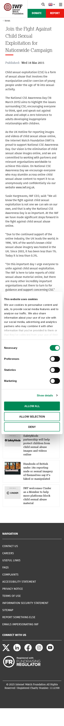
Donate (37, 13)
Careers (8, 553)
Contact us (10, 546)
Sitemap (7, 610)
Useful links (11, 560)
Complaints (10, 574)
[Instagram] (39, 650)
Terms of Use (11, 596)
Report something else (18, 617)
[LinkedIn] (17, 650)
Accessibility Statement (19, 581)
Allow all (32, 406)
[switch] (55, 359)
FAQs (5, 567)
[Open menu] (60, 4)
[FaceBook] (28, 650)
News (7, 20)
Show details (45, 395)
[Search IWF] (43, 4)
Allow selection (32, 416)
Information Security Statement (25, 603)
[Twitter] (6, 650)
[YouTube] (50, 650)
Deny (32, 426)
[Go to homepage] (14, 13)
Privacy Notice (12, 588)
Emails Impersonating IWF (20, 624)
